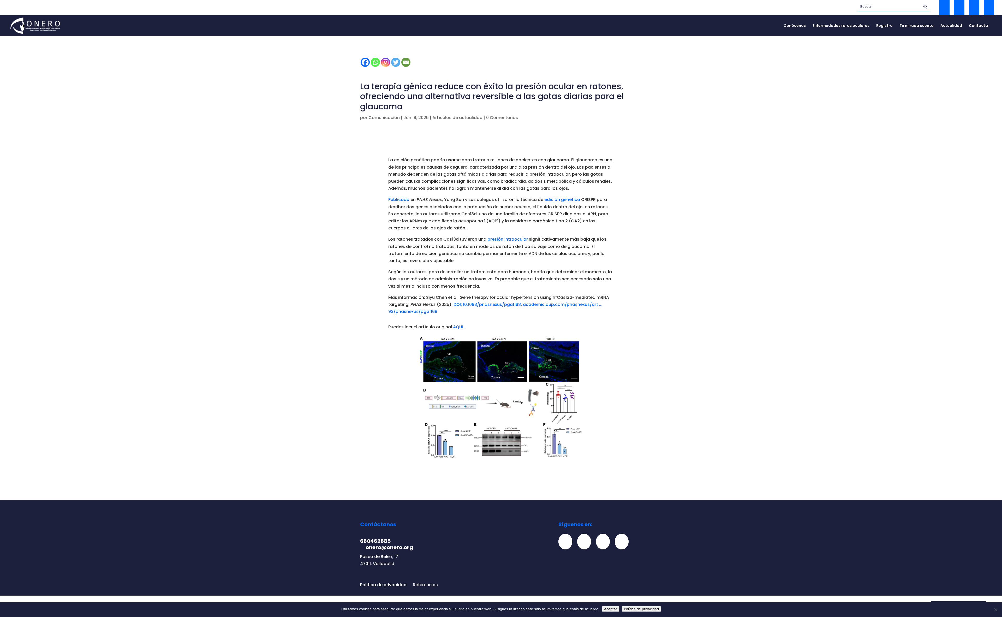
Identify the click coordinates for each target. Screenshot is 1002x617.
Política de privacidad (383, 585)
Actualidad (951, 26)
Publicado (398, 200)
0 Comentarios (502, 118)
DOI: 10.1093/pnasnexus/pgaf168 (487, 304)
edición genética (562, 200)
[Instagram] (385, 62)
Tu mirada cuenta (916, 26)
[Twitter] (395, 62)
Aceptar (610, 609)
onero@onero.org (389, 547)
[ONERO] (35, 25)
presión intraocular (507, 239)
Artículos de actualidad (457, 118)
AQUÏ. (458, 327)
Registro (884, 26)
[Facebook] (365, 62)
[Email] (405, 62)
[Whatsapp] (375, 62)
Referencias (425, 585)
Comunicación (384, 118)
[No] (995, 609)
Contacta (978, 26)
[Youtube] (624, 541)
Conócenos (795, 26)
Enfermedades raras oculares (841, 26)
